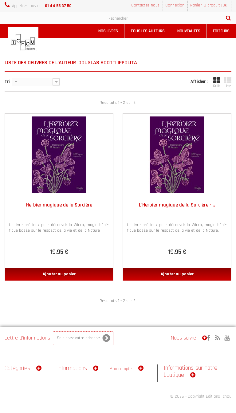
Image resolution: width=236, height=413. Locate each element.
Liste (228, 86)
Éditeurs (221, 31)
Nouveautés (188, 31)
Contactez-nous (145, 5)
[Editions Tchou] (23, 42)
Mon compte (120, 369)
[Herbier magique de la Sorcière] (59, 154)
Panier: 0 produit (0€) (209, 5)
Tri (7, 81)
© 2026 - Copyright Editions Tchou (200, 396)
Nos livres (108, 31)
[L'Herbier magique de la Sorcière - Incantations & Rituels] (177, 154)
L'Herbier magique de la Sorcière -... (177, 205)
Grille (216, 86)
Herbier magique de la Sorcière (59, 205)
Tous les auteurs (148, 31)
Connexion (174, 5)
